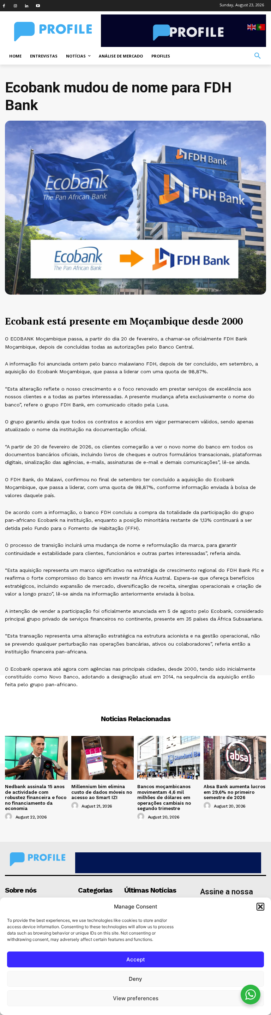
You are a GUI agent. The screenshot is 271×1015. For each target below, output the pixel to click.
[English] (252, 27)
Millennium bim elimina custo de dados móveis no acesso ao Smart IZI (101, 792)
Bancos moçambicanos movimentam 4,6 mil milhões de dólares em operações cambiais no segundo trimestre (164, 797)
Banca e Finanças (135, 697)
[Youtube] (38, 6)
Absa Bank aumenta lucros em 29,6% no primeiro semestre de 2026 (234, 792)
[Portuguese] (261, 27)
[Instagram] (15, 6)
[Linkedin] (26, 6)
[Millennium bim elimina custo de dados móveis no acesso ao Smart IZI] (102, 758)
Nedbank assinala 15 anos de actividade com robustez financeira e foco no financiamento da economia (35, 797)
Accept (135, 959)
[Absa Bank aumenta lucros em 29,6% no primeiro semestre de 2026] (235, 758)
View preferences (135, 998)
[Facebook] (4, 6)
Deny (135, 978)
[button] (260, 906)
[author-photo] (9, 817)
